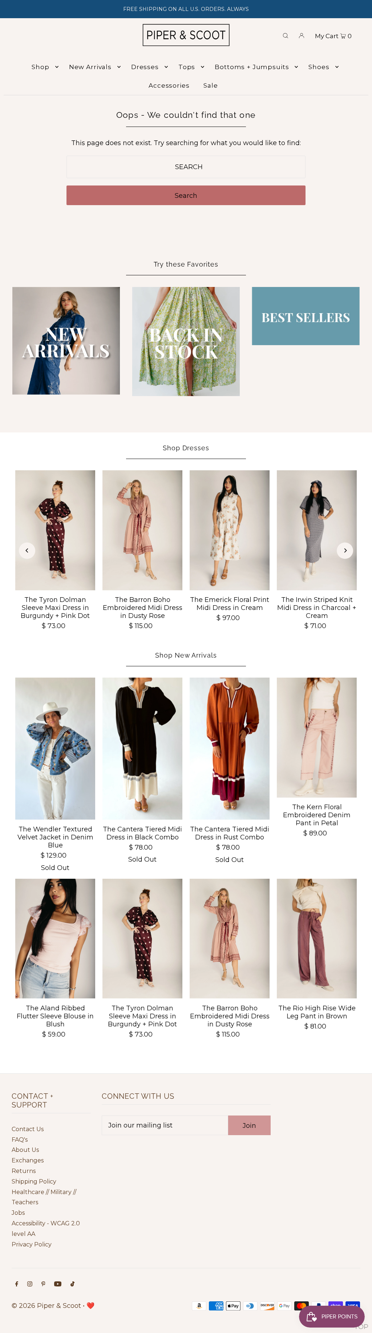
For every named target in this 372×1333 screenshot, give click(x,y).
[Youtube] (57, 1284)
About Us (25, 1149)
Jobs (18, 1212)
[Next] (345, 550)
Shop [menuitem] (40, 67)
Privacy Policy (32, 1244)
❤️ (90, 1306)
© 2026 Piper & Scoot (46, 1306)
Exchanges (28, 1160)
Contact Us (28, 1129)
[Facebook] (16, 1284)
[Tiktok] (72, 1284)
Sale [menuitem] (210, 85)
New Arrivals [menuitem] (90, 67)
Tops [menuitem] (186, 67)
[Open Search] (285, 34)
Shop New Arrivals (186, 655)
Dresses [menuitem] (145, 67)
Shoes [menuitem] (318, 67)
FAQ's (20, 1139)
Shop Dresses (186, 448)
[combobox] (186, 167)
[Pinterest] (43, 1284)
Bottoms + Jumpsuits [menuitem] (252, 67)
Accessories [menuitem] (169, 85)
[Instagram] (29, 1284)
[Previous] (27, 550)
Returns (24, 1171)
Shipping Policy (34, 1181)
